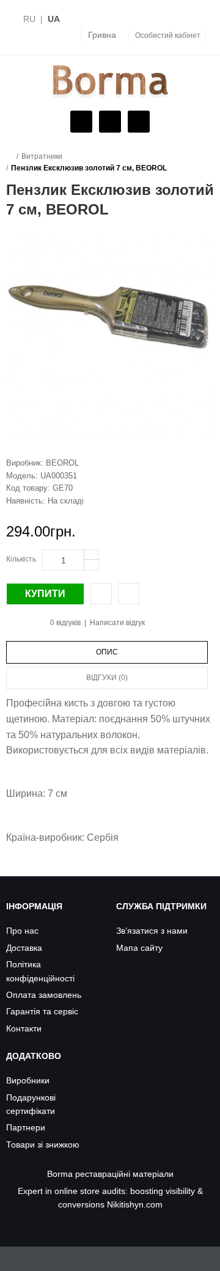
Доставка (24, 948)
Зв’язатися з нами (152, 931)
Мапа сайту (139, 948)
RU (29, 19)
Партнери (25, 1127)
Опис (107, 652)
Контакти (24, 1028)
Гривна (102, 35)
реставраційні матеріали (124, 1174)
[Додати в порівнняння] (101, 593)
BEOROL (62, 462)
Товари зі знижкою (42, 1144)
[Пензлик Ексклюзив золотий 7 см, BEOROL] (110, 335)
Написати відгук (117, 622)
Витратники (41, 156)
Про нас (22, 931)
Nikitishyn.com (135, 1204)
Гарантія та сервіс (42, 1011)
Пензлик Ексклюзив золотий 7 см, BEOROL (89, 168)
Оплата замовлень (43, 995)
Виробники (28, 1080)
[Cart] (108, 122)
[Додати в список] (128, 593)
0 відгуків (65, 622)
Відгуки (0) (107, 677)
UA (54, 19)
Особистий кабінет (167, 35)
